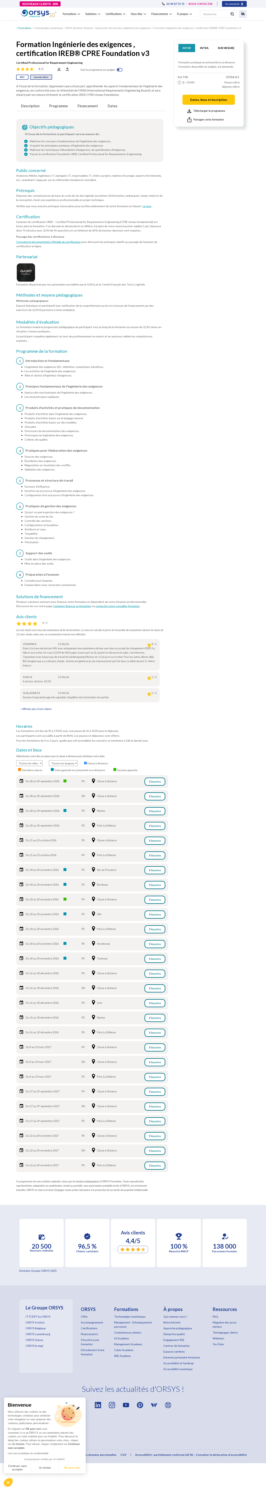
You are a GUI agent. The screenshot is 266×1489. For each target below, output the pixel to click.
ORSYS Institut (35, 1322)
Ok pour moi (72, 1467)
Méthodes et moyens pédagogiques (49, 295)
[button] (8, 1482)
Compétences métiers (127, 1332)
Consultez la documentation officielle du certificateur (48, 242)
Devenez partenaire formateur (181, 1357)
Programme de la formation (41, 351)
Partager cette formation (208, 119)
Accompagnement (92, 1322)
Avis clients (26, 616)
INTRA (204, 48)
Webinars (218, 1338)
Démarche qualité (174, 1334)
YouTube (218, 1344)
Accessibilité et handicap (178, 1363)
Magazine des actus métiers (225, 1324)
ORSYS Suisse (34, 1339)
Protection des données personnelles (92, 1454)
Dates (112, 106)
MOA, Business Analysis (79, 28)
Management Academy (128, 1344)
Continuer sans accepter (17, 1467)
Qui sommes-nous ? (175, 1316)
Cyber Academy (123, 1350)
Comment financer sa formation (72, 606)
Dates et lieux (29, 750)
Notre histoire (172, 1322)
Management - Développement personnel (133, 1324)
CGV (123, 1454)
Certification (28, 217)
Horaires (24, 726)
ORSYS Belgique (36, 1328)
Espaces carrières (174, 1351)
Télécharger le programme (209, 110)
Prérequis (25, 190)
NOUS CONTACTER (200, 3)
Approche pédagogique (177, 1328)
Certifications (89, 1328)
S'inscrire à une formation (90, 1342)
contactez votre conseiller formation (117, 606)
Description (30, 106)
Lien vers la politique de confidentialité (28, 1453)
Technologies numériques (48, 28)
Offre (84, 1316)
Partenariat (27, 257)
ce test (147, 206)
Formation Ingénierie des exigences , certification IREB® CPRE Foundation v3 (197, 28)
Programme (58, 106)
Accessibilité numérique (178, 1369)
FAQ (215, 1316)
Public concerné (31, 170)
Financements (89, 1334)
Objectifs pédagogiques (51, 127)
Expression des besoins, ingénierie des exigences (123, 28)
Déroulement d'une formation (92, 1352)
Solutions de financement (39, 596)
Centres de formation (176, 1345)
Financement (88, 106)
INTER (187, 48)
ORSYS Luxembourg (38, 1334)
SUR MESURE (226, 48)
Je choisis (45, 1467)
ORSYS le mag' (34, 1345)
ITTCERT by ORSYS (38, 1316)
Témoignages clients (225, 1332)
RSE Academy (122, 1355)
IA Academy (121, 1338)
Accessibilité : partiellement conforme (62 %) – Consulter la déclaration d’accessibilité (191, 1454)
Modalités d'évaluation (37, 322)
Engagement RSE (173, 1339)
